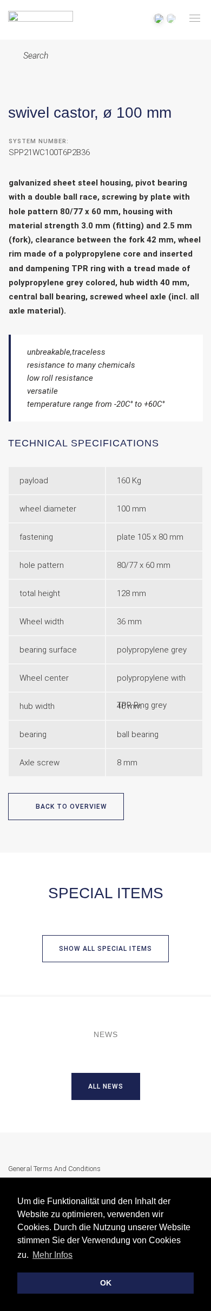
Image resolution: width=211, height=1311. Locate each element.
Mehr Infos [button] (52, 1254)
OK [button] (105, 1282)
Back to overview (70, 806)
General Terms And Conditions (54, 1168)
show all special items (105, 948)
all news (105, 1086)
